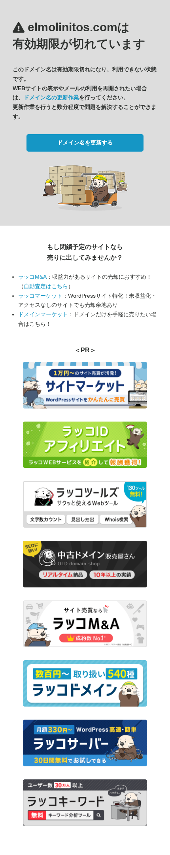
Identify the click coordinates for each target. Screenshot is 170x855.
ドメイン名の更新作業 (51, 97)
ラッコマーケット (40, 296)
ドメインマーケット (43, 314)
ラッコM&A (32, 277)
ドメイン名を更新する (85, 142)
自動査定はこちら (46, 286)
